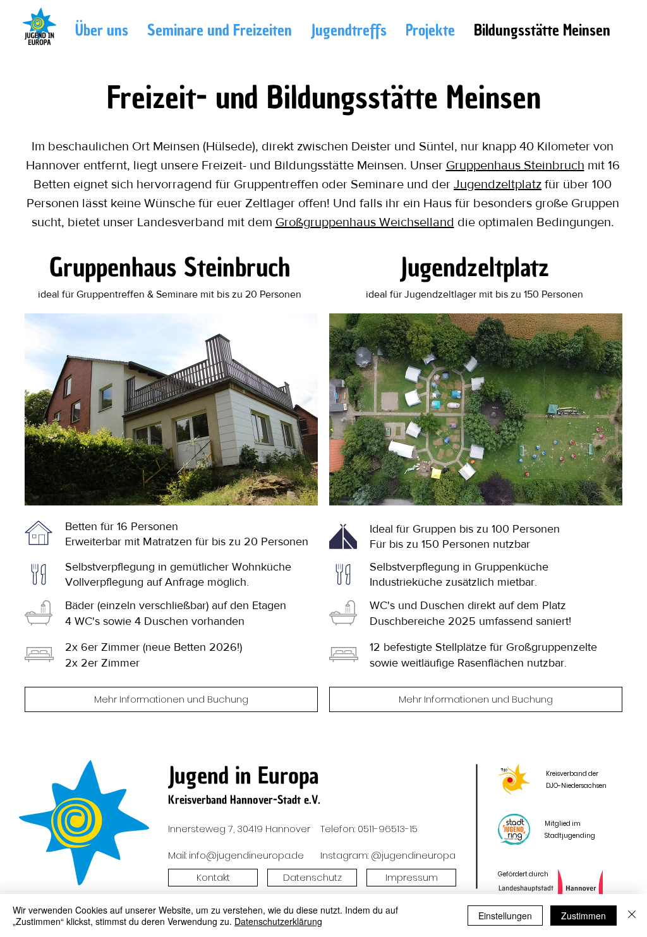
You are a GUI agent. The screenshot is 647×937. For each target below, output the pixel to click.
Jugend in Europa (243, 775)
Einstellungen (505, 915)
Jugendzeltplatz (497, 184)
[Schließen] (631, 915)
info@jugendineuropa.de (246, 855)
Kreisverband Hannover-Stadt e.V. (244, 799)
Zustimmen (583, 915)
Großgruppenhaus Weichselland (364, 222)
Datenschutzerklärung (278, 921)
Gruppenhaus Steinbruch (515, 165)
